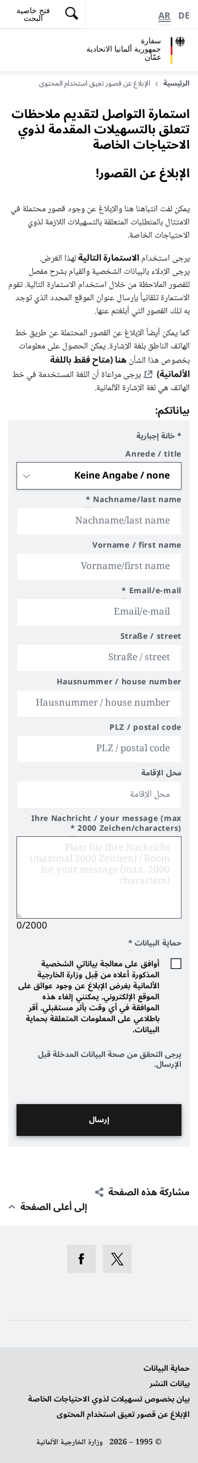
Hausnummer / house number (119, 683)
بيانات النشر (170, 1384)
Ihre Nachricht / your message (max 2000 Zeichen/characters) (106, 825)
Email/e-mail (152, 592)
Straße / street (151, 638)
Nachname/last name (134, 501)
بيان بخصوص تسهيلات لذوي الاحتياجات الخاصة (109, 1399)
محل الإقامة (161, 774)
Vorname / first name (137, 547)
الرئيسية (176, 83)
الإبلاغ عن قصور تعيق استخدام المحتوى (123, 1414)
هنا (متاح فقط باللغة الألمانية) (120, 367)
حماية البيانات (167, 1368)
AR (164, 16)
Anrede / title (153, 455)
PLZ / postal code (145, 729)
